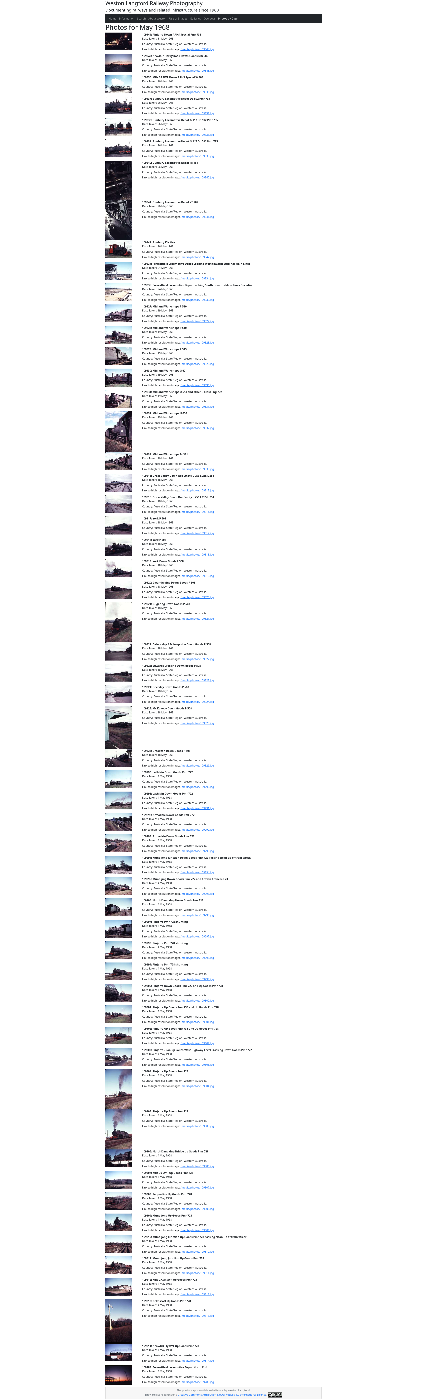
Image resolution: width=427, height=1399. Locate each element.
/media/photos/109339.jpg (197, 156)
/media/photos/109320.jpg (197, 597)
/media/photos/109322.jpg (197, 659)
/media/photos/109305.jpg (197, 1126)
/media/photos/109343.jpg (197, 70)
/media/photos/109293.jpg (197, 851)
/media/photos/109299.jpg (197, 979)
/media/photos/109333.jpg (197, 469)
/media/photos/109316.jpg (197, 512)
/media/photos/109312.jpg (197, 1294)
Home (112, 18)
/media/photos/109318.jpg (197, 554)
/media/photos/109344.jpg (197, 49)
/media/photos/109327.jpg (197, 321)
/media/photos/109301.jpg (197, 1022)
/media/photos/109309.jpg (197, 1230)
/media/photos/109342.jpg (197, 257)
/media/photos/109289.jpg (197, 1382)
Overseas (210, 18)
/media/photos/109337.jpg (197, 113)
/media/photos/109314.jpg (197, 1360)
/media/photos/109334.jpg (197, 278)
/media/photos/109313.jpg (197, 1316)
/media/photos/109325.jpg (197, 723)
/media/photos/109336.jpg (197, 92)
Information (126, 18)
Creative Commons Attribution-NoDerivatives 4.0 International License (222, 1394)
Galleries (195, 18)
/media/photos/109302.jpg (197, 1043)
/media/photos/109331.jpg (197, 406)
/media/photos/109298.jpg (197, 958)
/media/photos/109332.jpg (197, 428)
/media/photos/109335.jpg (197, 300)
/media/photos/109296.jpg (197, 915)
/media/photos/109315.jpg (197, 490)
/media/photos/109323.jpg (197, 680)
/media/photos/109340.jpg (197, 177)
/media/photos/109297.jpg (197, 936)
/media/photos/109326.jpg (197, 765)
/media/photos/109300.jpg (197, 1000)
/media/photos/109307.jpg (197, 1187)
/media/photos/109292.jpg (197, 829)
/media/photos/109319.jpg (197, 576)
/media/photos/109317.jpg (197, 533)
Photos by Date (228, 18)
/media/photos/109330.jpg (197, 385)
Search (141, 18)
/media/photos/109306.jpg (197, 1166)
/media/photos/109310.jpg (197, 1251)
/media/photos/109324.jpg (197, 702)
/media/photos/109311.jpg (197, 1273)
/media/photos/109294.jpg (197, 872)
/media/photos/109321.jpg (197, 618)
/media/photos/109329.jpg (197, 364)
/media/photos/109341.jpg (197, 217)
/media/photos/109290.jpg (197, 787)
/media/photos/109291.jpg (197, 808)
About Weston (157, 18)
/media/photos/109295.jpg (197, 894)
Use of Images (178, 18)
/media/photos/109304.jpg (197, 1086)
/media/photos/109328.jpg (197, 342)
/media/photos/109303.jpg (197, 1064)
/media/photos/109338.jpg (197, 135)
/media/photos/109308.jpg (197, 1209)
